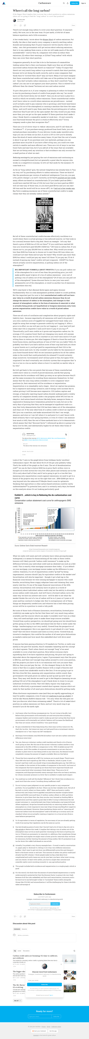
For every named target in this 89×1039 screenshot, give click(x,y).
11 (17, 467)
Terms (48, 1026)
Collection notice (56, 1026)
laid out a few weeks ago (64, 188)
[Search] (64, 3)
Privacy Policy (57, 990)
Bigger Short (48, 39)
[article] (44, 961)
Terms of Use (53, 988)
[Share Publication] (67, 3)
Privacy (44, 1026)
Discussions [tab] (26, 951)
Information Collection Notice (44, 990)
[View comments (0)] (20, 25)
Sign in (83, 3)
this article (19, 829)
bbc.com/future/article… (59, 438)
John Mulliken (21, 19)
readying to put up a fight (59, 696)
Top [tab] (15, 951)
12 (26, 486)
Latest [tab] (19, 951)
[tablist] (20, 929)
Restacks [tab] (24, 929)
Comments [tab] (17, 929)
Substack (36, 1035)
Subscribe (74, 3)
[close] (61, 964)
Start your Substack (40, 1031)
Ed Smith (22, 964)
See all (16, 1000)
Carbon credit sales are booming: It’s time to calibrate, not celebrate (35, 957)
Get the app (53, 1031)
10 (67, 328)
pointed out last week (66, 178)
